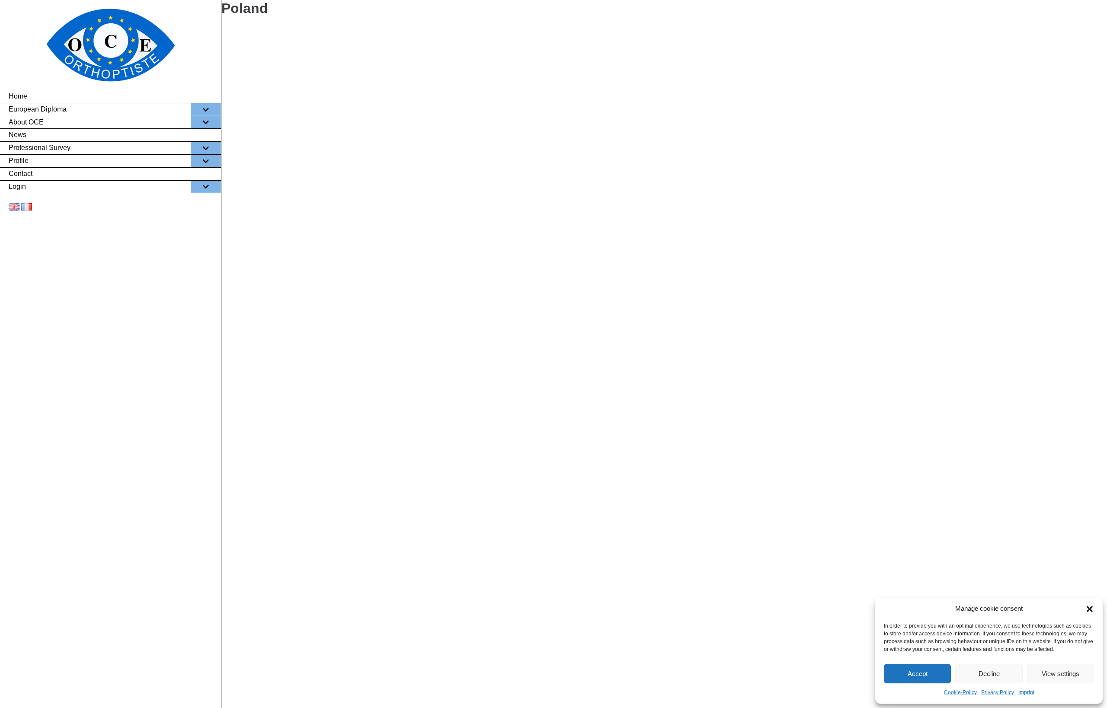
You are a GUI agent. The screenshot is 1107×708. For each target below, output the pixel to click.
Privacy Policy (997, 692)
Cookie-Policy (960, 692)
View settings (1060, 673)
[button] (1089, 609)
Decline (989, 673)
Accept (918, 673)
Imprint (1026, 692)
